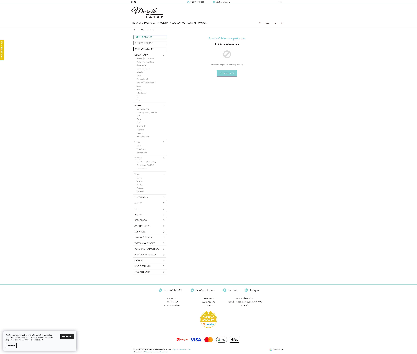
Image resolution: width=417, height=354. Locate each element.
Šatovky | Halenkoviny (145, 58)
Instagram (254, 290)
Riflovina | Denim (143, 68)
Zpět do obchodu (227, 73)
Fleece (138, 158)
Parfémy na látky (144, 49)
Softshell (140, 231)
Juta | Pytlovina (143, 226)
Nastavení (11, 345)
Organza (140, 99)
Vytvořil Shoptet (278, 349)
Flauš (139, 145)
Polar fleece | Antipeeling (146, 161)
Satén (139, 85)
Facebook (233, 290)
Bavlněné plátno (143, 108)
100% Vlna (141, 149)
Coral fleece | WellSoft (145, 165)
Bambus (140, 184)
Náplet (138, 203)
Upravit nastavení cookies (181, 349)
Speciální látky (142, 271)
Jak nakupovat (172, 298)
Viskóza (140, 181)
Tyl (138, 96)
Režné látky (141, 220)
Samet (139, 89)
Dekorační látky (143, 237)
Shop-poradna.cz (151, 351)
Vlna (137, 142)
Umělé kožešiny (143, 266)
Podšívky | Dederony (145, 254)
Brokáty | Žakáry (143, 79)
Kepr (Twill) (141, 126)
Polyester (140, 188)
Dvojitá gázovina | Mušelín (147, 112)
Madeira (140, 72)
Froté (139, 122)
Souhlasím (67, 336)
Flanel (139, 119)
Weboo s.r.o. (164, 351)
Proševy (139, 260)
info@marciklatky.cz (223, 2)
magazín (245, 305)
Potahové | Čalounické (147, 248)
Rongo (138, 214)
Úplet (137, 174)
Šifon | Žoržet (142, 92)
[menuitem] (144, 23)
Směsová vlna (142, 152)
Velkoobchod (208, 302)
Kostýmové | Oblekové (145, 61)
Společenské (141, 65)
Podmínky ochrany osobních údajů (245, 302)
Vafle (139, 115)
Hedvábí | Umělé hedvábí (146, 82)
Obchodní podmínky (244, 298)
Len (136, 208)
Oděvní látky (141, 54)
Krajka (139, 75)
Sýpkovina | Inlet (143, 136)
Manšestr (140, 129)
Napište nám (172, 302)
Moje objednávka (172, 305)
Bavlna (138, 105)
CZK (280, 2)
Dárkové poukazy (144, 43)
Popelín (139, 132)
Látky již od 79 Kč (143, 37)
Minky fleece (142, 168)
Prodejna (208, 298)
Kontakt (208, 305)
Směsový (140, 191)
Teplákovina (141, 197)
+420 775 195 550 (197, 2)
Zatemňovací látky (145, 243)
